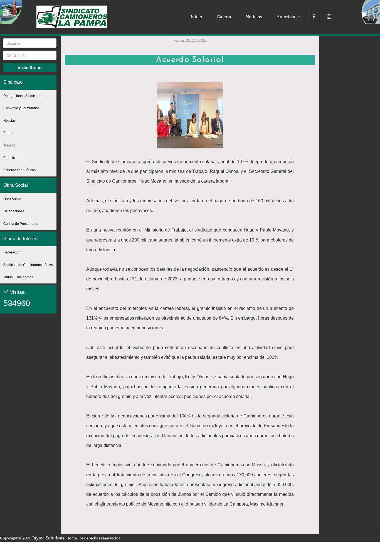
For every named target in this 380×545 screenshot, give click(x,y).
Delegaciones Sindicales (22, 96)
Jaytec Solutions (48, 538)
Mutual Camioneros (18, 277)
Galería (224, 16)
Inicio (196, 16)
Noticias (254, 16)
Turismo (9, 145)
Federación (12, 252)
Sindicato (13, 82)
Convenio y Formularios (21, 108)
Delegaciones (13, 211)
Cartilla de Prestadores (20, 224)
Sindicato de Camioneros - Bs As (28, 265)
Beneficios (11, 158)
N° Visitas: (16, 299)
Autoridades (289, 16)
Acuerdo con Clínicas (19, 170)
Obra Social (15, 185)
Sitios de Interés (20, 238)
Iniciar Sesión (29, 67)
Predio (8, 133)
